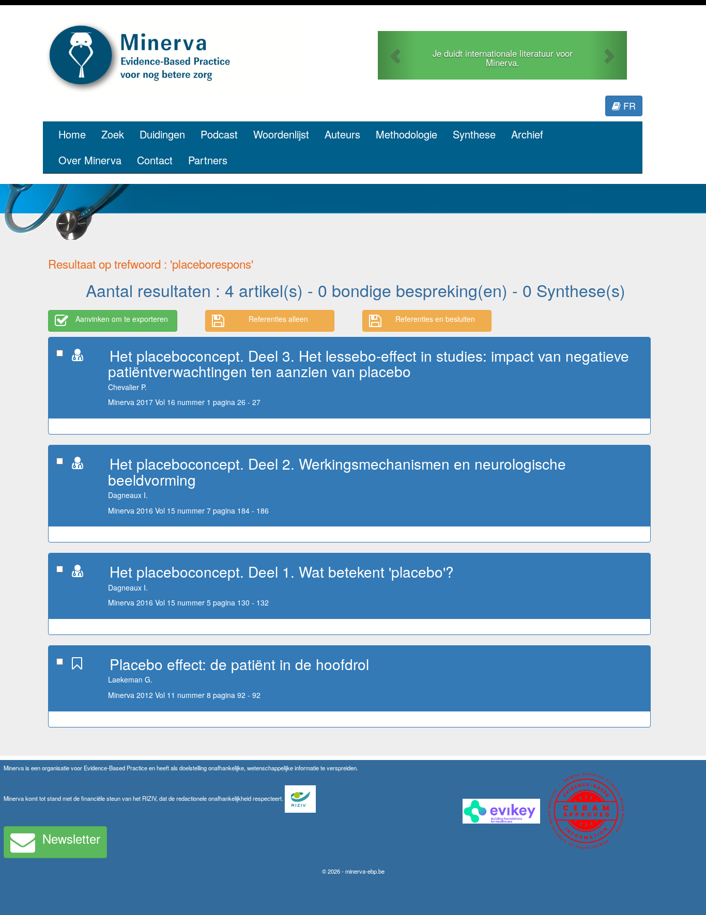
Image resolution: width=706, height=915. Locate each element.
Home (72, 134)
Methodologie (406, 134)
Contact (155, 159)
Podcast (219, 134)
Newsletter (71, 838)
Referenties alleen (278, 319)
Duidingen (162, 134)
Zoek (112, 134)
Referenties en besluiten (435, 319)
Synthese (474, 134)
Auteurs (342, 134)
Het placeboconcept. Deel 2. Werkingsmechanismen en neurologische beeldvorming (337, 471)
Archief (527, 134)
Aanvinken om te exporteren (121, 319)
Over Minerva (89, 159)
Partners (207, 159)
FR (628, 105)
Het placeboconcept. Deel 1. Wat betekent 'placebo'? (282, 571)
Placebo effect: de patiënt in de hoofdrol (239, 664)
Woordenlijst (281, 134)
